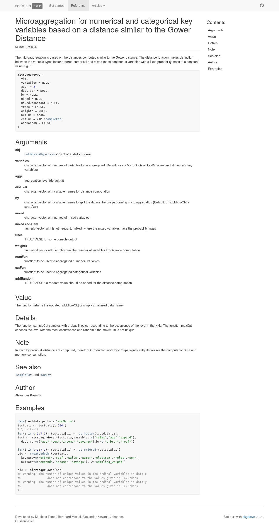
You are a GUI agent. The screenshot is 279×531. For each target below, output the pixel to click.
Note (211, 49)
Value (212, 36)
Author (212, 62)
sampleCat (53, 119)
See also (214, 55)
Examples (215, 68)
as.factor (86, 433)
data (21, 421)
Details (213, 43)
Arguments (216, 30)
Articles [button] (97, 5)
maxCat (46, 375)
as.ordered (87, 449)
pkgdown (249, 516)
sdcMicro (23, 5)
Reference (78, 5)
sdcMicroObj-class (40, 154)
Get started (57, 5)
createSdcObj (40, 453)
